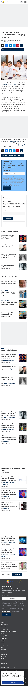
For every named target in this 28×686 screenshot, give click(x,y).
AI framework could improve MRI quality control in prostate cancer (7, 425)
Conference (4, 290)
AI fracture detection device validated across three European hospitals (9, 437)
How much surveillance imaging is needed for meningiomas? (7, 237)
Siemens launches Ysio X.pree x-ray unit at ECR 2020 (8, 293)
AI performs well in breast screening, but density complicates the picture (9, 538)
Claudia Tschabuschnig (9, 383)
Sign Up (7, 188)
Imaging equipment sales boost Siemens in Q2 (9, 303)
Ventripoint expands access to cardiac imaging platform (7, 550)
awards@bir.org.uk (19, 145)
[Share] (6, 45)
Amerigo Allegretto (8, 360)
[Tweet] (14, 45)
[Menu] (25, 2)
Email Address (7, 170)
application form (15, 141)
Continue (8, 218)
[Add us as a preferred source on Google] (21, 45)
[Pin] (17, 45)
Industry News (5, 300)
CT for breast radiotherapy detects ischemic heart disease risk (8, 492)
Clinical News (6, 29)
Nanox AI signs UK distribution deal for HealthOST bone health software (8, 478)
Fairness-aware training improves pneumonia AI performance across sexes (8, 265)
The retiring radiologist (7, 245)
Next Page (17, 574)
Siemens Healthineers (11, 84)
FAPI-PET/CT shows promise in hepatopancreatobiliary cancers (8, 504)
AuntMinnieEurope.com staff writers (11, 40)
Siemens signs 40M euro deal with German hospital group (8, 314)
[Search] (21, 2)
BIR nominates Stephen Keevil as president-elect (9, 282)
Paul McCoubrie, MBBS (9, 369)
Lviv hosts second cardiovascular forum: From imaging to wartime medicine (9, 564)
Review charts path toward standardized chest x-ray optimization (8, 256)
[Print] (2, 45)
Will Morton (6, 441)
